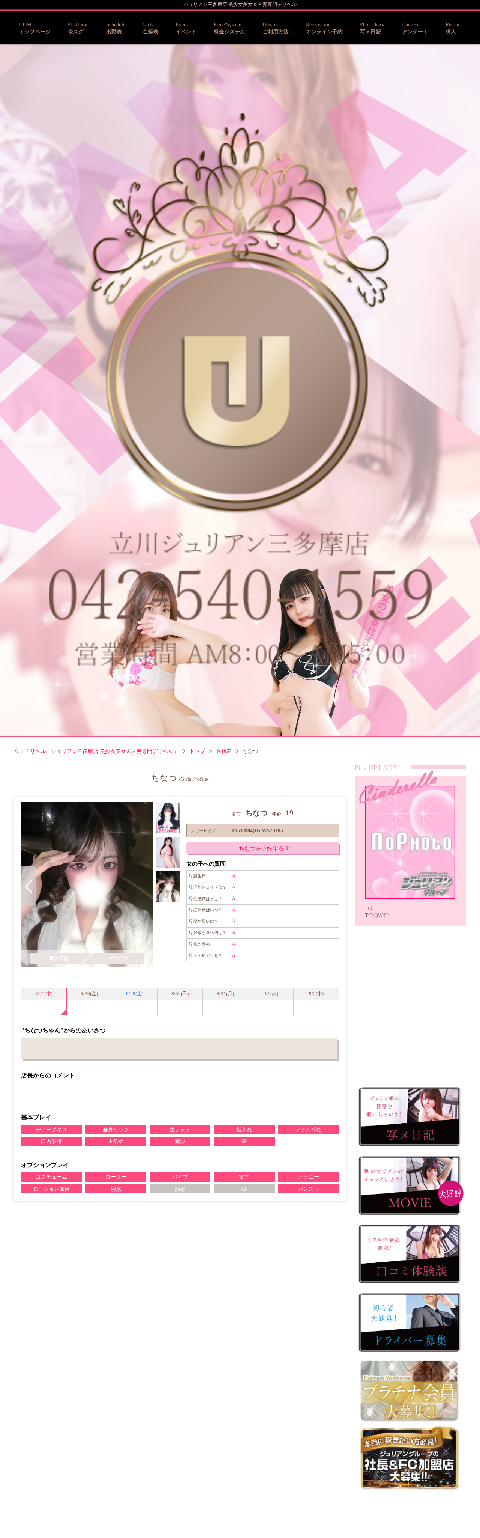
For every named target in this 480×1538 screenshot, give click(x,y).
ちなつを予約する (261, 848)
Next (145, 886)
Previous (28, 886)
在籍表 (224, 751)
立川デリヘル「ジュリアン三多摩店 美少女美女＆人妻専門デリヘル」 (96, 751)
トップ (197, 751)
